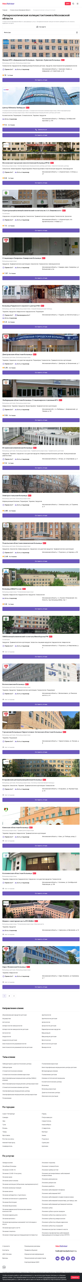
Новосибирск (46, 1125)
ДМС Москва (7, 1254)
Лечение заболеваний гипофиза (53, 1190)
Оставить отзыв (41, 80)
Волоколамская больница (13, 684)
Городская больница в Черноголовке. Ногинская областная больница (32, 732)
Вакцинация (46, 1033)
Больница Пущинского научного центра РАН (21, 306)
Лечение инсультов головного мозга (55, 1229)
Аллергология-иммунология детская (15, 1029)
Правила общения (30, 1250)
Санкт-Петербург (8, 1114)
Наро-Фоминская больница (14, 967)
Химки (44, 1135)
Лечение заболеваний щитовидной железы (57, 1204)
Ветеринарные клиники (50, 1071)
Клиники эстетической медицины (53, 1078)
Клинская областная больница (15, 827)
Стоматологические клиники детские (15, 1087)
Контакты (5, 1250)
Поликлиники (6, 1098)
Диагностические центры (51, 1092)
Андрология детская (9, 1040)
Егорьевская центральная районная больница (22, 780)
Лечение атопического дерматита (14, 1199)
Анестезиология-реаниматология (14, 1044)
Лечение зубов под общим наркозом (55, 1222)
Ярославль (6, 1135)
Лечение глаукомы (48, 1163)
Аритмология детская (49, 1018)
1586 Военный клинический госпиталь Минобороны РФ (25, 636)
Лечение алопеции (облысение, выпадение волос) (20, 1184)
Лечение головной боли (50, 1166)
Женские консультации (50, 1096)
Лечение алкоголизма (10, 1181)
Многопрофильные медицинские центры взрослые (20, 1084)
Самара (5, 1117)
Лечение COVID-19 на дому (12, 1173)
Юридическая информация (34, 1254)
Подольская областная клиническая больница (22, 543)
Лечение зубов (47, 1208)
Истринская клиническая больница (17, 448)
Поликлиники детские (49, 1074)
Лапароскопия (7, 1163)
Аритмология (46, 1015)
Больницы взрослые (49, 1089)
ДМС (68, 3)
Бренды (5, 1258)
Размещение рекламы (32, 1246)
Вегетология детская (49, 1044)
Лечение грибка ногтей (50, 1170)
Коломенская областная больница (17, 873)
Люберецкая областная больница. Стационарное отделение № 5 (30, 400)
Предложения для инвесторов (35, 1258)
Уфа (3, 1121)
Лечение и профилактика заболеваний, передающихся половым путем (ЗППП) (56, 1234)
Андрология (6, 1036)
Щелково (45, 1146)
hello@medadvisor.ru (66, 1251)
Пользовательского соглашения (54, 1277)
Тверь (4, 1132)
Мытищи (45, 1132)
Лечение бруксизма (9, 1206)
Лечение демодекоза (49, 1179)
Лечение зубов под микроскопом (53, 1218)
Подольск (45, 1139)
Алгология (6, 1022)
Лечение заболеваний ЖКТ (51, 1193)
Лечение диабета (48, 1186)
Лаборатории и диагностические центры (16, 1064)
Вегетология (46, 1040)
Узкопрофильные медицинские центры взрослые (19, 1094)
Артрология (46, 1022)
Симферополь (7, 1146)
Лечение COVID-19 (9, 1170)
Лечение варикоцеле (10, 1215)
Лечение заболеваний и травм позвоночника (58, 1197)
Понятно (75, 1277)
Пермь (44, 1114)
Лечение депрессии (49, 1183)
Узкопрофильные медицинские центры (16, 1091)
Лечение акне (7, 1177)
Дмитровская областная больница (17, 354)
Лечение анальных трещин (11, 1188)
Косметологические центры (52, 1082)
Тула (4, 1125)
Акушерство (6, 1018)
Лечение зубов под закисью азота (54, 1215)
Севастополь (46, 1121)
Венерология (46, 1047)
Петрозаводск (47, 1117)
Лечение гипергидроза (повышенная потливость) (20, 1235)
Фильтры (7, 32)
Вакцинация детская (49, 1036)
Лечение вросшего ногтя (11, 1228)
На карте (42, 27)
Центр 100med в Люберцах (13, 108)
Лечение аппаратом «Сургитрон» (14, 1195)
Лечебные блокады (9, 1166)
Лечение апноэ (7, 1191)
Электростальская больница (14, 495)
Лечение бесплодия (9, 1202)
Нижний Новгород (8, 1142)
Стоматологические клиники (12, 1071)
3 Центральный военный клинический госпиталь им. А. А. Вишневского (31, 210)
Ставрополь (46, 1128)
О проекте (6, 1246)
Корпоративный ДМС (31, 1262)
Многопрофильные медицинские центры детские (59, 1067)
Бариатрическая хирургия (51, 1029)
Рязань (4, 1128)
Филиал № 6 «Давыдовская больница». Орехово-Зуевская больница (31, 60)
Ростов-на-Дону (8, 1139)
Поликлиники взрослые (50, 1064)
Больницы (45, 1085)
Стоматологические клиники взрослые (16, 1074)
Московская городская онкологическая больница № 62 (26, 163)
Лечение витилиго (8, 1218)
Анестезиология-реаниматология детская (17, 1047)
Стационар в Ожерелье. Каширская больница (21, 258)
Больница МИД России (12, 589)
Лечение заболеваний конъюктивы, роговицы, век (59, 1201)
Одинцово (45, 1142)
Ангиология (6, 1033)
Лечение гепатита (8, 1231)
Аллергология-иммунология (12, 1026)
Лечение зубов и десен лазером (53, 1211)
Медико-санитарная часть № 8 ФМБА (18, 921)
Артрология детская (49, 1026)
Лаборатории (7, 1067)
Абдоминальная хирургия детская (14, 1015)
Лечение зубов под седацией (52, 1226)
